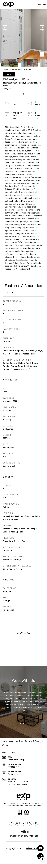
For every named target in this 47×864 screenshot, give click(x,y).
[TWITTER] (36, 823)
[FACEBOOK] (11, 823)
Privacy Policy (33, 848)
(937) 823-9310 (13, 767)
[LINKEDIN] (23, 823)
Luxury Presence (29, 836)
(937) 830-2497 (13, 774)
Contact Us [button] (24, 723)
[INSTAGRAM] (17, 823)
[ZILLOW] (29, 823)
